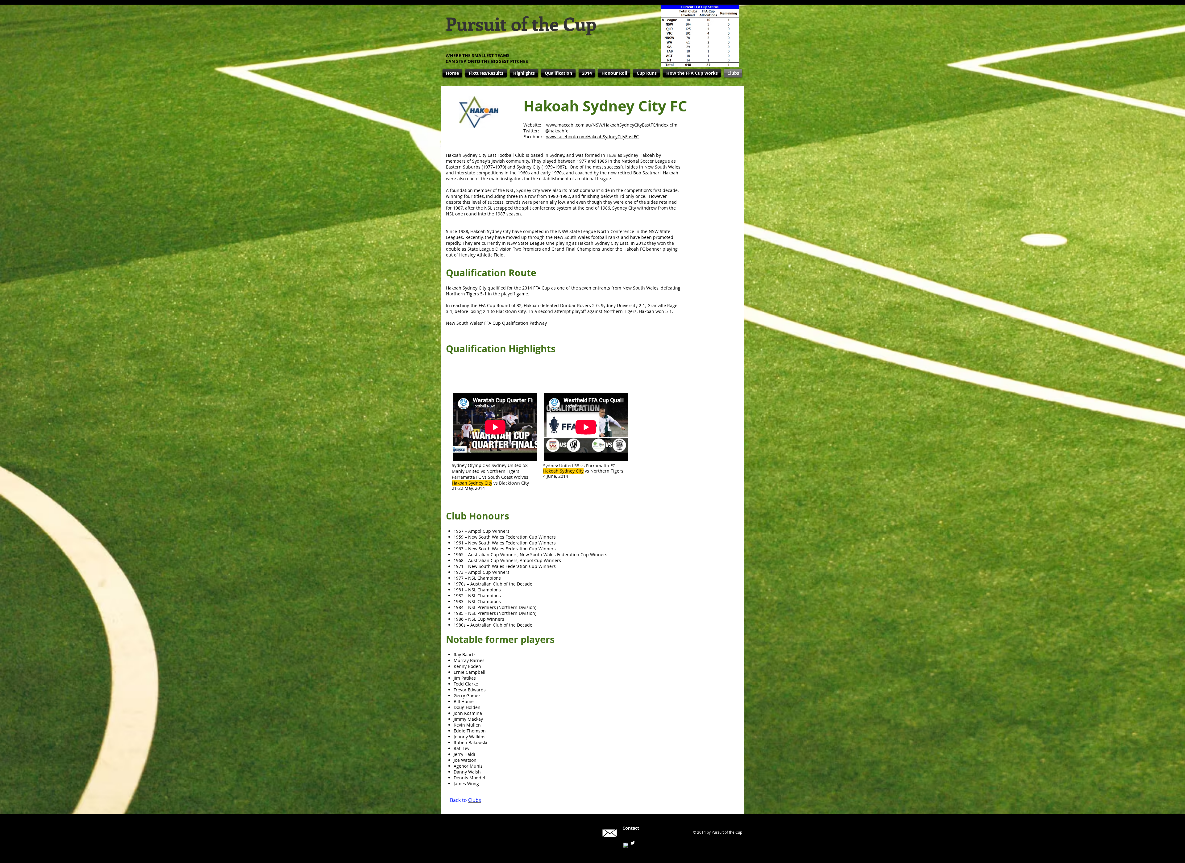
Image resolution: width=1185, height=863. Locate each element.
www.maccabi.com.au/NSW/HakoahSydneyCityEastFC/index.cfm (611, 125)
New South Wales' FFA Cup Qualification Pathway (496, 323)
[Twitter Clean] (632, 842)
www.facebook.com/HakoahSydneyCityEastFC (592, 137)
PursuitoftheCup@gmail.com (652, 833)
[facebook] (625, 845)
